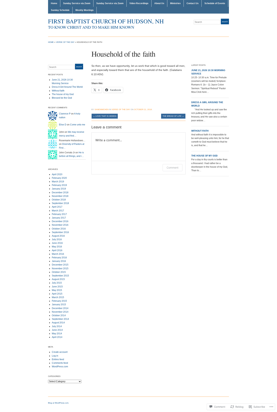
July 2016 (57, 239)
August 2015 (58, 279)
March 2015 (58, 297)
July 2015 (57, 283)
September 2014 (60, 319)
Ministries (175, 3)
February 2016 (59, 257)
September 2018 (60, 203)
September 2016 (60, 232)
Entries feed (58, 359)
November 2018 (60, 196)
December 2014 (60, 308)
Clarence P (64, 113)
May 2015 (57, 290)
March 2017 (58, 210)
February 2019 (59, 185)
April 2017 (57, 207)
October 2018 (59, 199)
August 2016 (58, 236)
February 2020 (59, 178)
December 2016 (60, 221)
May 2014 (57, 333)
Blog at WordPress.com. (58, 403)
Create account (59, 352)
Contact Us (193, 3)
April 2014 (57, 337)
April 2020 (57, 174)
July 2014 (57, 326)
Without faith (58, 90)
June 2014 (57, 330)
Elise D (62, 124)
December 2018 (60, 192)
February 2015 (59, 301)
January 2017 (59, 217)
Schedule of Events (214, 3)
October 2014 (59, 315)
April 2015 (57, 293)
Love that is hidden (104, 116)
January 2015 (59, 304)
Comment (172, 167)
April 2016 (57, 250)
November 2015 (60, 268)
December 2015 (60, 264)
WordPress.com (60, 366)
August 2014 (58, 322)
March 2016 (58, 254)
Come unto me (77, 124)
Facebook (227, 29)
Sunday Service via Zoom (76, 3)
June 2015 (57, 286)
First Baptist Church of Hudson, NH (106, 21)
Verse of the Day (65, 42)
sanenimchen (102, 109)
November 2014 (60, 312)
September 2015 (60, 275)
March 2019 (58, 181)
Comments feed (60, 363)
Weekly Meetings (84, 10)
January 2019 (59, 188)
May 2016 (57, 246)
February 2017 (59, 214)
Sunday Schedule (60, 10)
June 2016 (57, 243)
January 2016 (59, 261)
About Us (159, 3)
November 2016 (60, 225)
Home (54, 3)
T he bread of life (173, 116)
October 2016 (59, 228)
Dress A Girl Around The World (67, 87)
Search (225, 22)
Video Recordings (138, 3)
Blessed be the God (62, 98)
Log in (55, 355)
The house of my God (63, 94)
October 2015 (59, 272)
